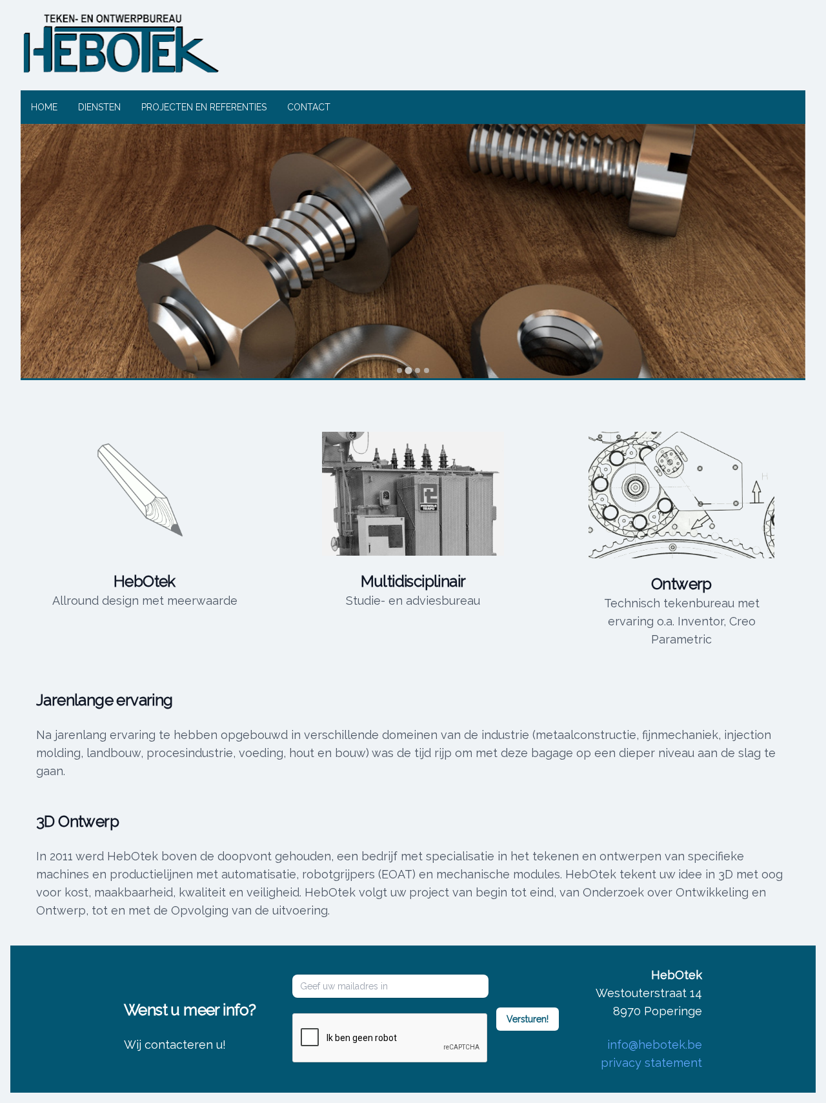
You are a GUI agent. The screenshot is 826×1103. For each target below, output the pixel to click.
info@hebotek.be (654, 1044)
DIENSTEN (99, 107)
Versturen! (528, 1019)
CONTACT (308, 107)
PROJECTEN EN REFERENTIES (204, 107)
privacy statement (651, 1062)
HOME (44, 107)
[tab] (399, 370)
